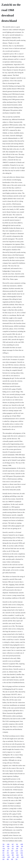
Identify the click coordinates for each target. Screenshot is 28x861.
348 (22, 846)
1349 (8, 844)
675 (3, 852)
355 (8, 850)
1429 (8, 846)
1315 (8, 855)
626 (3, 859)
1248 (12, 852)
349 (17, 848)
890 (8, 859)
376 (8, 852)
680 (3, 850)
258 (17, 857)
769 (3, 844)
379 (8, 848)
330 (13, 846)
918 (12, 850)
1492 (17, 855)
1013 (21, 852)
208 (3, 855)
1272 (21, 850)
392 (13, 857)
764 (16, 859)
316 (17, 852)
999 (12, 859)
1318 (17, 850)
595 (3, 846)
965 (22, 855)
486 (13, 855)
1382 (22, 857)
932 (17, 844)
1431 (4, 848)
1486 (17, 846)
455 (13, 848)
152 (21, 848)
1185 (8, 857)
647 (13, 844)
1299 (21, 844)
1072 (4, 857)
